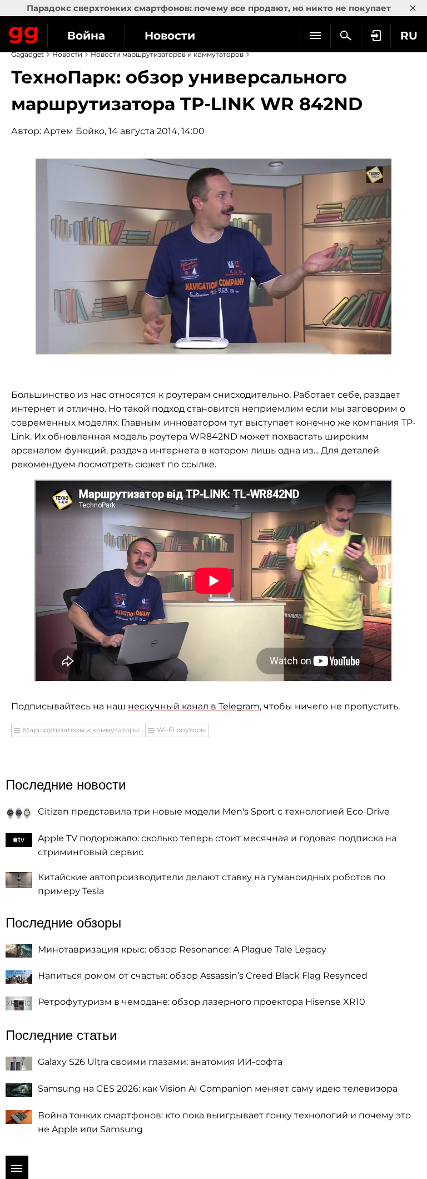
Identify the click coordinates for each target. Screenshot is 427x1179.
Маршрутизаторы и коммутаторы (81, 730)
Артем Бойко (74, 131)
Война (86, 35)
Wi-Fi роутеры (181, 730)
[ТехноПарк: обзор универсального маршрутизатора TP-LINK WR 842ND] (213, 256)
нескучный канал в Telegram (194, 706)
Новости (170, 35)
